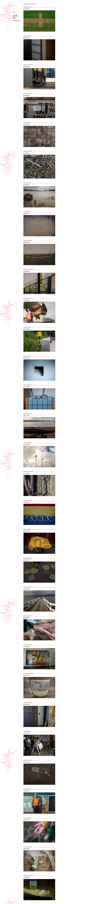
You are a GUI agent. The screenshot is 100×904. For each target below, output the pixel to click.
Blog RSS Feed (17, 20)
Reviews (14, 18)
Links (14, 17)
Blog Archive (15, 15)
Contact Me (15, 16)
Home (14, 12)
